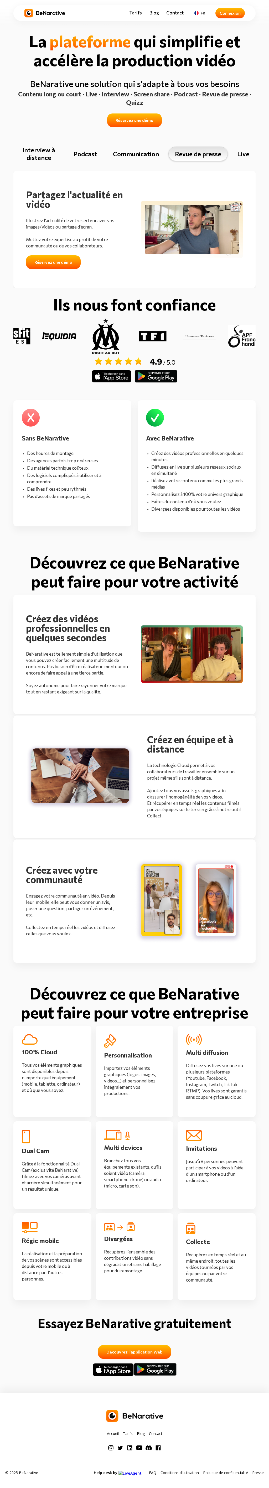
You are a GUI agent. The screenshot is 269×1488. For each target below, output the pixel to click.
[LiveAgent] (131, 1472)
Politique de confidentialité (225, 1472)
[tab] (38, 153)
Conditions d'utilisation (180, 1472)
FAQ (152, 1472)
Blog (154, 12)
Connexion (230, 13)
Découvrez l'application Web (134, 1351)
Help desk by (106, 1472)
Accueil (113, 1433)
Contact (175, 12)
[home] (44, 13)
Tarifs (135, 12)
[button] (199, 13)
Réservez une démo (134, 120)
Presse (258, 1472)
